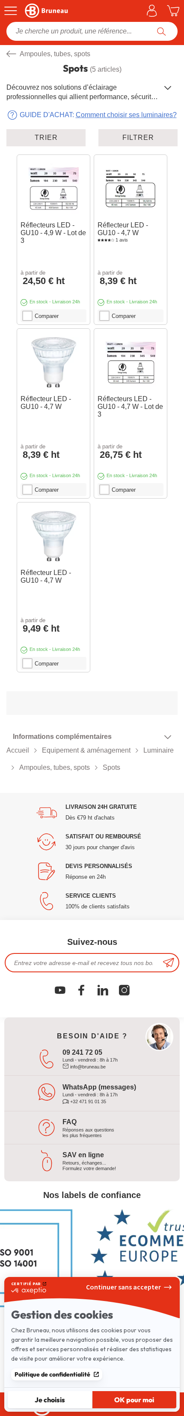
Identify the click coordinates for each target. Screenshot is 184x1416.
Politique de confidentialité (52, 1374)
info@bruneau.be (87, 1066)
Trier (46, 137)
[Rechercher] (161, 31)
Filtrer (138, 137)
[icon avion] (168, 962)
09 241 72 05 (82, 1052)
